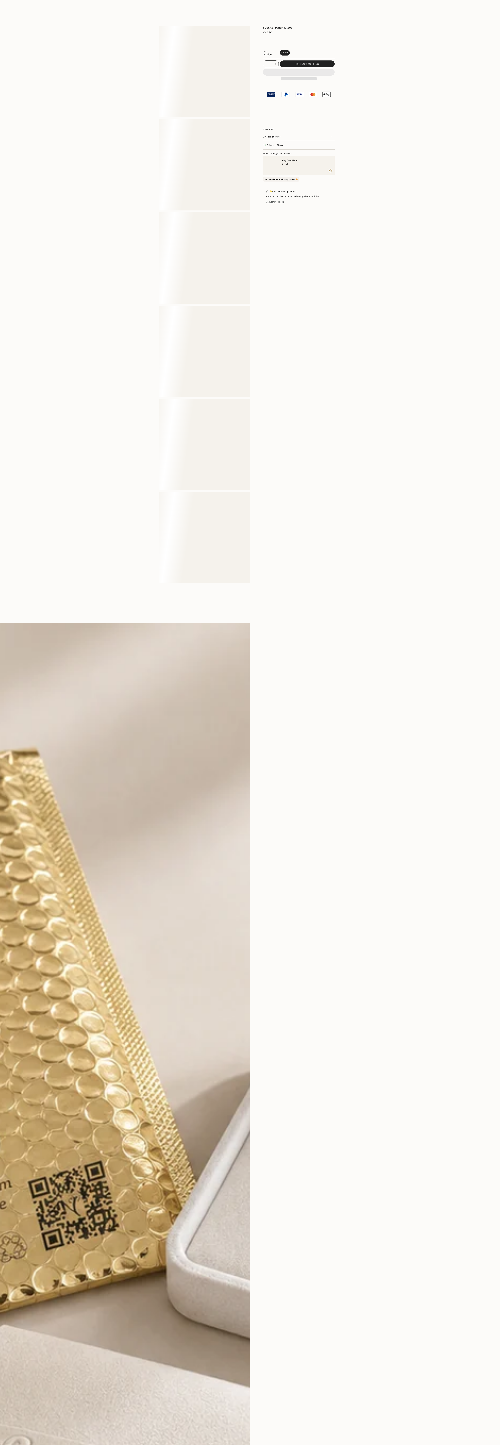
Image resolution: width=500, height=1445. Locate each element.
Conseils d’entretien (68, 618)
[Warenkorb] (492, 17)
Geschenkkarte (466, 9)
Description (268, 129)
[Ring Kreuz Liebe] (271, 165)
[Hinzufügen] (330, 171)
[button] (36, 17)
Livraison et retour (271, 136)
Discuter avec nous (275, 201)
